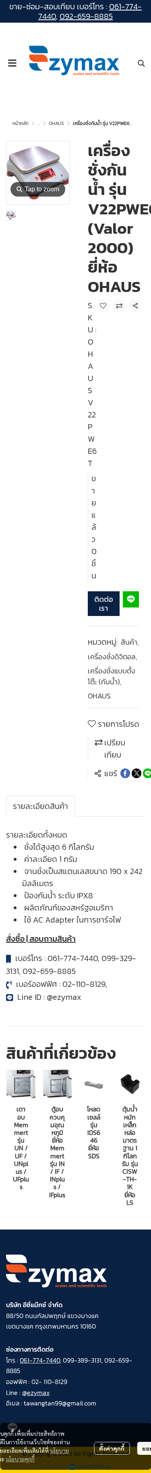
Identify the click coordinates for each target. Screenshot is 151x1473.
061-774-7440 (73, 958)
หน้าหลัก (20, 123)
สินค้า (130, 642)
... (38, 123)
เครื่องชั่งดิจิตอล (112, 656)
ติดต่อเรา (103, 604)
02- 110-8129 (49, 1381)
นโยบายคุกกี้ (20, 1458)
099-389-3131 (82, 1360)
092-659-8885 (86, 16)
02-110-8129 (83, 984)
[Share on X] (136, 773)
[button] (141, 63)
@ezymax (64, 997)
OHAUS (56, 123)
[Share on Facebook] (125, 773)
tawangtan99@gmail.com (60, 1403)
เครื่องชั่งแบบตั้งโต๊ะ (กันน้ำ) (111, 676)
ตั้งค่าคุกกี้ (111, 1448)
